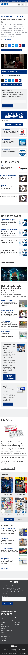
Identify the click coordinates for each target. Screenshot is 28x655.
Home (2, 165)
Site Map (15, 651)
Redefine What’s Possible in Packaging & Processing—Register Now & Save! (10, 133)
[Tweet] (16, 45)
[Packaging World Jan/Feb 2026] (21, 505)
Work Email (5, 99)
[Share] (9, 45)
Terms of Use (21, 649)
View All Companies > (14, 124)
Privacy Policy (13, 649)
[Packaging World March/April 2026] (7, 505)
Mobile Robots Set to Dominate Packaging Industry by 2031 (11, 288)
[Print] (2, 45)
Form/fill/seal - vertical (8, 219)
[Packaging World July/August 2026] (7, 485)
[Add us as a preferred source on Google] (23, 45)
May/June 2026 (21, 494)
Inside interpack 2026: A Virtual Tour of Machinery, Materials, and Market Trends (9, 532)
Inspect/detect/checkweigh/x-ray (9, 230)
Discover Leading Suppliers (9, 151)
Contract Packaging (7, 548)
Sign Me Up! (7, 106)
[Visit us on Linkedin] (8, 613)
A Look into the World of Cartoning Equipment (9, 241)
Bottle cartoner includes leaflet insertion (8, 187)
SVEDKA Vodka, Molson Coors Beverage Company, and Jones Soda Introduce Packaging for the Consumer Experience (9, 324)
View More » (4, 259)
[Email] (6, 45)
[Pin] (20, 45)
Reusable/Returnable (7, 300)
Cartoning (4, 185)
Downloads (4, 538)
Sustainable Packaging (7, 310)
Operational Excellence (8, 284)
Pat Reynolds (7, 39)
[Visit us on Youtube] (11, 613)
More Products (8, 468)
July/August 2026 (7, 494)
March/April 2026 (7, 515)
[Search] (22, 4)
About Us (5, 649)
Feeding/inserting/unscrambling (13, 17)
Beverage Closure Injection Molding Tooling (12, 462)
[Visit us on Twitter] (5, 613)
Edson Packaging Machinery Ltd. (11, 75)
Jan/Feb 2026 (20, 515)
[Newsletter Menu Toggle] (19, 4)
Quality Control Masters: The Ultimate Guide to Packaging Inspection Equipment (9, 233)
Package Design (5, 321)
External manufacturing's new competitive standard (9, 551)
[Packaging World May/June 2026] (21, 485)
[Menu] (26, 4)
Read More (8, 404)
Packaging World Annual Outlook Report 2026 (9, 142)
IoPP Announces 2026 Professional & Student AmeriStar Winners (8, 335)
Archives (19, 520)
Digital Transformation (8, 528)
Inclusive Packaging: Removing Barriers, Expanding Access (7, 541)
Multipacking (5, 558)
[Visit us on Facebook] (2, 613)
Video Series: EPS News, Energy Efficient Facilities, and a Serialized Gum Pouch (9, 314)
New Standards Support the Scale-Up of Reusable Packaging (9, 303)
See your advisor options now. (9, 377)
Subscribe (9, 520)
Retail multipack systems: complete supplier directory (9, 561)
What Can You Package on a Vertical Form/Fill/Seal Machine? (9, 222)
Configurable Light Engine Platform (12, 457)
